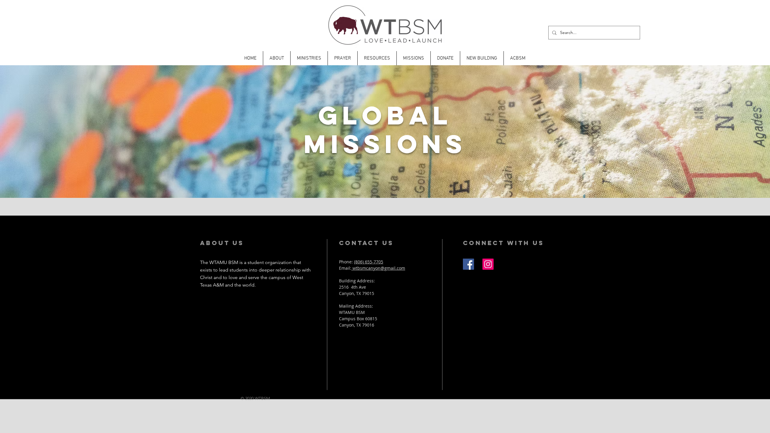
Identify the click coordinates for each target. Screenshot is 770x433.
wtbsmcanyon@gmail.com (378, 268)
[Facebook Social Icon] (468, 264)
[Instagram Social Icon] (488, 264)
